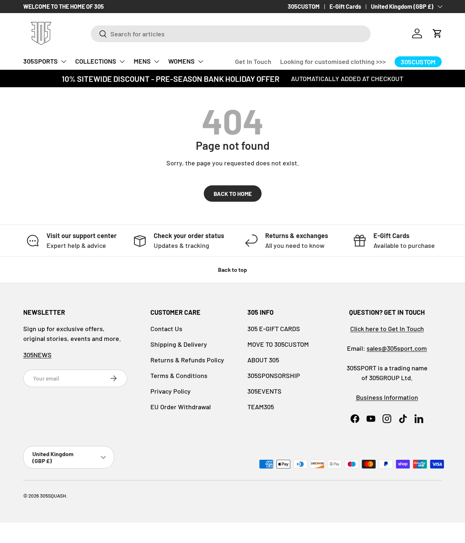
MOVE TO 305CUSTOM (278, 344)
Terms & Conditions (178, 375)
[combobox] (231, 33)
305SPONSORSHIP (273, 375)
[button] (437, 33)
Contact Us (166, 329)
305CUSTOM (304, 6)
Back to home (233, 193)
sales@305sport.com (397, 348)
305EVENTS (264, 391)
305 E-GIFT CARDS (273, 329)
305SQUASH (53, 495)
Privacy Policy (170, 391)
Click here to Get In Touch (387, 329)
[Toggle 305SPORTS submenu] (63, 61)
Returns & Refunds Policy (187, 360)
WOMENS (181, 61)
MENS (142, 61)
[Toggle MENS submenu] (156, 61)
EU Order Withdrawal (180, 407)
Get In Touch (253, 61)
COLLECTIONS (95, 61)
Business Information (387, 397)
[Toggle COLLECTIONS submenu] (122, 61)
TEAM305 (260, 407)
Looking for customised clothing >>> (333, 61)
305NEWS (37, 355)
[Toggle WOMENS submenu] (200, 61)
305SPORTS (40, 61)
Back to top (232, 269)
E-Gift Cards (345, 6)
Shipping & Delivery (178, 344)
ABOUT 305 (263, 360)
